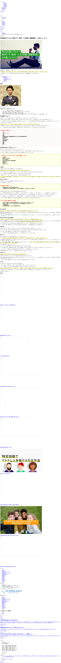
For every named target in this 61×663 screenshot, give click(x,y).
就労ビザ (3, 22)
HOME (3, 32)
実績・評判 (3, 7)
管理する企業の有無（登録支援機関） (7, 79)
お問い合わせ (2, 11)
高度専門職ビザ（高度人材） (6, 571)
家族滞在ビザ (4, 576)
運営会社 (3, 9)
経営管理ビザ (6, 4)
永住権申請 (5, 6)
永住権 (3, 604)
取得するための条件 (6, 78)
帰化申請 (5, 5)
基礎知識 (3, 597)
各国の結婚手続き (4, 574)
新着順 (3, 612)
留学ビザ (3, 606)
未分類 (3, 581)
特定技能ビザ (4, 572)
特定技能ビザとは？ (4, 76)
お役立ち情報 (4, 8)
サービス (3, 2)
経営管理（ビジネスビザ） (6, 573)
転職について (5, 80)
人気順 (3, 613)
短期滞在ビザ (4, 579)
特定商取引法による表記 (9, 656)
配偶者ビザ (3, 21)
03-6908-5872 (4, 17)
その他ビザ (3, 580)
